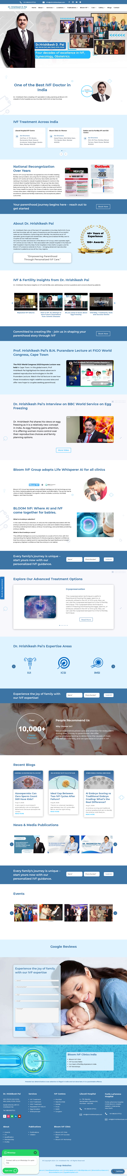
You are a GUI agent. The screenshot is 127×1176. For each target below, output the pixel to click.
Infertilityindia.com (84, 1170)
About (40, 7)
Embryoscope (35, 1111)
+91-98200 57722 (29, 2)
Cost (93, 7)
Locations (60, 7)
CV (6, 1135)
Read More (86, 620)
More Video (63, 450)
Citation (32, 1135)
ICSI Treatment (35, 1102)
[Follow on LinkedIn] (15, 1116)
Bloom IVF (83, 7)
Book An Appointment (2, 588)
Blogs (109, 7)
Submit (109, 559)
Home (34, 7)
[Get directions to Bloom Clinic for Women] (51, 136)
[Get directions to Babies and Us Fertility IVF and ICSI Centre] (85, 138)
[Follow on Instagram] (72, 2)
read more (19, 813)
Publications (71, 7)
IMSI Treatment (35, 1104)
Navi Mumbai (60, 1102)
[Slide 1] (61, 150)
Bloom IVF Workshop (63, 1139)
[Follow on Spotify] (80, 2)
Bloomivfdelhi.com (56, 1172)
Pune (57, 1107)
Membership (9, 1139)
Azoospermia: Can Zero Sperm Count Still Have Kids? (26, 796)
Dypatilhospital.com (71, 1172)
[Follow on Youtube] (76, 2)
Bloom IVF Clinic (61, 1132)
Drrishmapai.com (70, 1170)
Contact (116, 7)
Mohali (58, 1104)
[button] (35, 1152)
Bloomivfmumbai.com (100, 1170)
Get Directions (25, 136)
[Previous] (61, 154)
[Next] (66, 154)
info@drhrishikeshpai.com (55, 2)
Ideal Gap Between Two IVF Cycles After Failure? (62, 796)
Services (49, 7)
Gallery (101, 7)
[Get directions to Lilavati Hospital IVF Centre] (17, 136)
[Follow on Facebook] (69, 2)
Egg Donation (35, 1109)
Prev (12, 303)
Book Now (103, 206)
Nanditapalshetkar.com (54, 1170)
